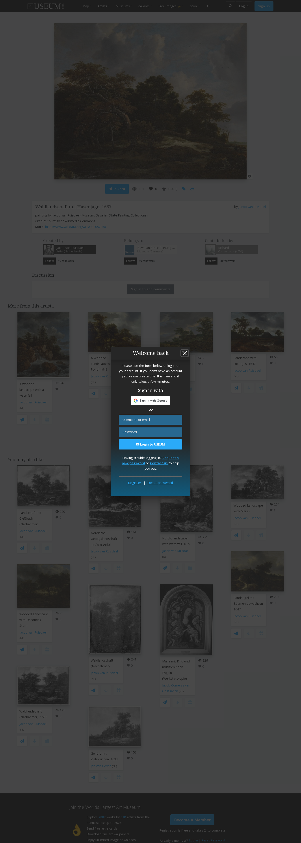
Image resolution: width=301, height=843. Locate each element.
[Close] (184, 353)
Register (134, 482)
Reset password (160, 482)
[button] (150, 400)
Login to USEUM (152, 444)
